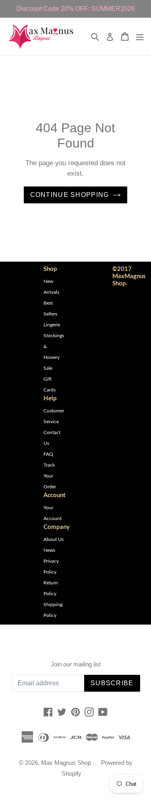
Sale (47, 368)
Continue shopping (69, 194)
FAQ (48, 454)
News (49, 550)
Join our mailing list (76, 664)
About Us (53, 539)
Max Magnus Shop (66, 762)
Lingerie (51, 324)
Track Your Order (49, 476)
